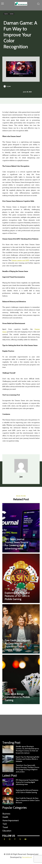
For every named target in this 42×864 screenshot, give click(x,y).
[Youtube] (25, 839)
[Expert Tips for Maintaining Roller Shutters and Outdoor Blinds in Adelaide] (8, 759)
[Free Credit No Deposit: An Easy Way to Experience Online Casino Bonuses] (21, 629)
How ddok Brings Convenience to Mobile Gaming (17, 697)
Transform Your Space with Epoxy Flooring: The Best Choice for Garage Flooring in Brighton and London (27, 768)
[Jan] (5, 86)
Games (11, 14)
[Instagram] (10, 839)
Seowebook (27, 857)
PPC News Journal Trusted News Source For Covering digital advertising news (16, 544)
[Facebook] (4, 839)
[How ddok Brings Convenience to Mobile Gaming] (21, 679)
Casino (6, 14)
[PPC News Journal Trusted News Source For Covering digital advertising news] (21, 527)
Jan (9, 86)
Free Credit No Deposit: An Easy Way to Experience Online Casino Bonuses (17, 645)
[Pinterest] (15, 839)
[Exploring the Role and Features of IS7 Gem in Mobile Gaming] (21, 578)
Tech (6, 535)
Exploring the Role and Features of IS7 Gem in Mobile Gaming (17, 596)
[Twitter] (20, 839)
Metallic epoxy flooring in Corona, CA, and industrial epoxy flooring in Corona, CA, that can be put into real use (27, 749)
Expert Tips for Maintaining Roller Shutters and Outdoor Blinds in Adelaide (27, 759)
